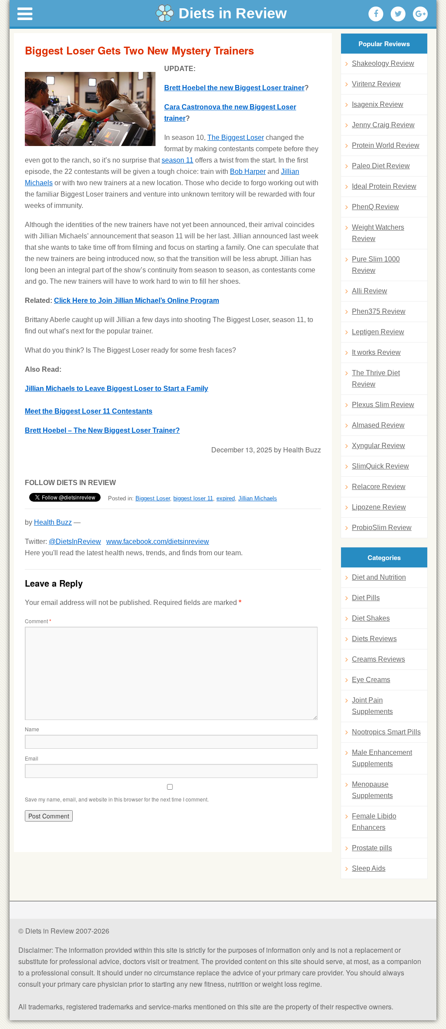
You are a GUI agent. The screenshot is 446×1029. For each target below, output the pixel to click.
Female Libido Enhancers (374, 821)
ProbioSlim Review (382, 527)
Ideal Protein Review (384, 186)
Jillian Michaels (257, 498)
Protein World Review (385, 145)
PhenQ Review (375, 207)
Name (32, 729)
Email (31, 758)
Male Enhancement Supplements (382, 758)
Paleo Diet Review (381, 166)
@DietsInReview (75, 541)
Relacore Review (378, 486)
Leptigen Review (378, 332)
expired (225, 498)
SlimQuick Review (380, 466)
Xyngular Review (378, 445)
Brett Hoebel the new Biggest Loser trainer (234, 88)
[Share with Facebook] (375, 14)
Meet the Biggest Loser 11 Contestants (88, 411)
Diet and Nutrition (379, 577)
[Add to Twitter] (398, 14)
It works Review (376, 352)
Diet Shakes (371, 618)
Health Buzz (53, 522)
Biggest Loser (152, 498)
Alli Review (369, 291)
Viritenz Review (376, 84)
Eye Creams (371, 679)
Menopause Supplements (372, 790)
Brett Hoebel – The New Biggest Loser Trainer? (102, 430)
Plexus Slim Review (383, 404)
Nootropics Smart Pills (386, 732)
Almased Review (378, 425)
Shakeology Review (383, 63)
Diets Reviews (374, 638)
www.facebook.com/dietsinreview (157, 541)
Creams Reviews (378, 659)
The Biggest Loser (235, 137)
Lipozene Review (379, 507)
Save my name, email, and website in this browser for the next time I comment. (117, 799)
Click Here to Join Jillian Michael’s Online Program (136, 300)
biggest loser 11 (193, 498)
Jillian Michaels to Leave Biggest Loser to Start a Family (116, 388)
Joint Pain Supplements (372, 705)
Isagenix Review (377, 104)
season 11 (177, 160)
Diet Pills (366, 597)
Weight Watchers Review (378, 233)
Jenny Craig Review (383, 125)
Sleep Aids (368, 868)
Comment (38, 621)
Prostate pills (372, 848)
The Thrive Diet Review (376, 378)
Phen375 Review (378, 311)
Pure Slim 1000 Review (376, 264)
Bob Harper (248, 171)
